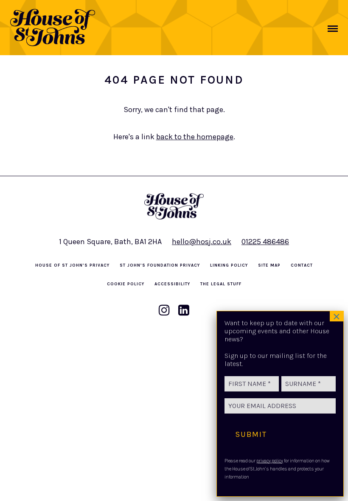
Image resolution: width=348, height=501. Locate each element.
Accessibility (172, 284)
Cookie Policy (125, 284)
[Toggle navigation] (333, 28)
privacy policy (269, 461)
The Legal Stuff (220, 284)
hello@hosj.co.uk (201, 241)
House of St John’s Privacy (72, 265)
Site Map (269, 265)
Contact (302, 265)
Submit (251, 434)
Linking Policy (229, 265)
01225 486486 (265, 241)
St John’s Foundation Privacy (160, 265)
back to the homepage (194, 136)
